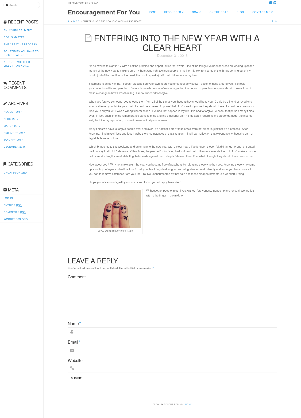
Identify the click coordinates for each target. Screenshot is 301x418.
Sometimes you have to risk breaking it (21, 53)
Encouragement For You (104, 12)
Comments (15, 212)
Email (74, 342)
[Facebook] (270, 3)
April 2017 (11, 118)
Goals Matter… (15, 37)
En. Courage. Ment (18, 30)
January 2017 (13, 139)
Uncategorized (15, 172)
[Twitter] (275, 3)
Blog (76, 21)
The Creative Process (20, 44)
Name (74, 323)
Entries (13, 205)
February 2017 (14, 132)
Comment (77, 277)
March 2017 (12, 125)
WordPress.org (16, 219)
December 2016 (15, 146)
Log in (8, 198)
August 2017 (13, 111)
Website (75, 360)
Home (188, 404)
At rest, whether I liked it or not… (18, 63)
